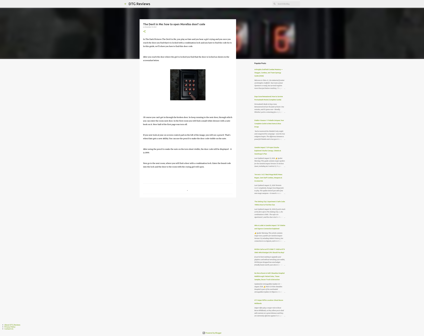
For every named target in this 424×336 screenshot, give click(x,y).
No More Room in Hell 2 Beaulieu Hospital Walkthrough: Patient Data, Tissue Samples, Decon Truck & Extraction (269, 276)
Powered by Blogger (213, 333)
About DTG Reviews (12, 325)
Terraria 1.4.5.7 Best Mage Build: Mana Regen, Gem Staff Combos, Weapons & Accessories (268, 178)
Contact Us (8, 329)
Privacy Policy (9, 327)
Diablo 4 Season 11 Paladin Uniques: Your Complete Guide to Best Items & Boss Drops (269, 124)
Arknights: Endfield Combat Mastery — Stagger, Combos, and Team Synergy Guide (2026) (268, 73)
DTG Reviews (139, 4)
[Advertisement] (247, 95)
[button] (144, 31)
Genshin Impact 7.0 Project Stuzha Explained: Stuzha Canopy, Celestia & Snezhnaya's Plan (267, 151)
